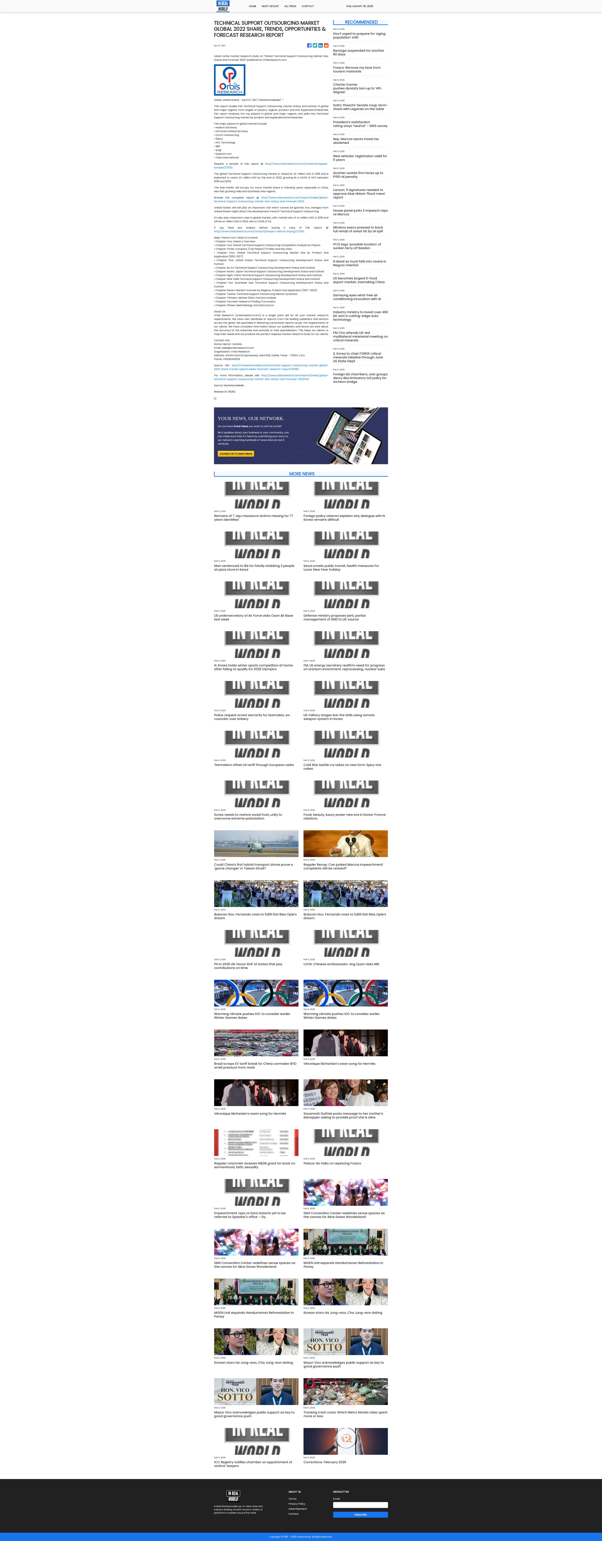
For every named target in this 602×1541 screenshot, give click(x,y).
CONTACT (308, 6)
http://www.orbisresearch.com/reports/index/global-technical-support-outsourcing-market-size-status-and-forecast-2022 (271, 199)
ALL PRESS (290, 6)
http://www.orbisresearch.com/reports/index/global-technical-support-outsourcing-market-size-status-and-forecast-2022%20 (271, 377)
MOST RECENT (270, 6)
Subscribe (360, 1514)
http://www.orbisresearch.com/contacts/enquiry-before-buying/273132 (259, 231)
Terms (292, 1499)
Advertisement (297, 1509)
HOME (252, 6)
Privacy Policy (296, 1504)
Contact (293, 1514)
